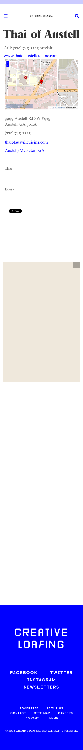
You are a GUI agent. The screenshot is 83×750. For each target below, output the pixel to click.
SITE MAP (42, 713)
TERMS (52, 718)
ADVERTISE (29, 708)
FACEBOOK (24, 673)
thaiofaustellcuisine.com (26, 142)
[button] (76, 265)
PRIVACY (32, 718)
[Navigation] (4, 16)
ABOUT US (55, 708)
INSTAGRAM (41, 680)
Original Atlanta (41, 16)
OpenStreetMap (58, 107)
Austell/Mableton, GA (25, 150)
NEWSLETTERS (41, 687)
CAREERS (65, 713)
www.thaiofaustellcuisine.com (31, 55)
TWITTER (61, 673)
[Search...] (77, 16)
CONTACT (18, 713)
